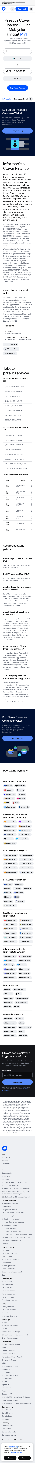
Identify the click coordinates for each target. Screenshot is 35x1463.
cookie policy (13, 1446)
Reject (10, 1458)
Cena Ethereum (8, 1413)
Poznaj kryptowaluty (10, 1203)
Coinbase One (7, 1288)
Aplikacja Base (7, 1285)
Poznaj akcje (6, 1207)
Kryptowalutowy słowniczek (13, 1222)
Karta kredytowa (8, 1294)
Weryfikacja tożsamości (11, 1259)
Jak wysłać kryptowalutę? (12, 1241)
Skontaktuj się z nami (10, 1253)
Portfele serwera (8, 1351)
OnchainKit (6, 1372)
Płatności (5, 1313)
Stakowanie (6, 1388)
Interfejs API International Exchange (16, 1397)
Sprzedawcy (6, 1179)
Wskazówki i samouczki (11, 1219)
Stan (4, 1275)
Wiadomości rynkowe (10, 1225)
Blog (4, 1167)
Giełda (4, 1329)
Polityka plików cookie (10, 1185)
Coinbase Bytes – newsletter (13, 1213)
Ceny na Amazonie (9, 1435)
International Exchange (11, 1332)
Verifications (7, 1379)
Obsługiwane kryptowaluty (12, 1272)
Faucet (4, 1391)
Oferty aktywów (8, 1307)
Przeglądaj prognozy (10, 1300)
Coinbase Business (9, 1310)
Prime (4, 1322)
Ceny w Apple (7, 1429)
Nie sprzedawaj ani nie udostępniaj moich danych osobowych (15, 1193)
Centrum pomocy (8, 1250)
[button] (31, 9)
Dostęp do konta (8, 1269)
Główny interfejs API (10, 1400)
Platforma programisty (11, 1345)
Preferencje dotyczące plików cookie (16, 1188)
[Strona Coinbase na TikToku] (21, 1439)
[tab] (6, 99)
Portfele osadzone (9, 1354)
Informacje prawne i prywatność (14, 1182)
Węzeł (4, 1382)
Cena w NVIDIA (7, 1426)
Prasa (4, 1170)
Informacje (6, 1157)
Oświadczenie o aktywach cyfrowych (16, 1197)
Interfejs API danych (10, 1375)
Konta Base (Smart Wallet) (12, 1357)
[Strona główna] (4, 9)
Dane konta (6, 1263)
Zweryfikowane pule (10, 1338)
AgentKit (5, 1385)
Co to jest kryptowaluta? (11, 1231)
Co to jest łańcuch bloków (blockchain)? (17, 1234)
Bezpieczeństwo (8, 1173)
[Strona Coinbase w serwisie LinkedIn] (8, 1439)
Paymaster (6, 1369)
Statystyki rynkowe (9, 1210)
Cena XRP (5, 1419)
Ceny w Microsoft (9, 1432)
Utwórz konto (7, 1256)
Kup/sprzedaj (7, 1282)
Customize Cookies (16, 1453)
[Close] (30, 1447)
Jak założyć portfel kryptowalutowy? (16, 1237)
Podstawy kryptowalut (10, 1216)
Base (4, 1348)
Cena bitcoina (7, 1410)
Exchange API (7, 1394)
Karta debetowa (8, 1297)
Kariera (5, 1161)
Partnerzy (6, 1164)
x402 (4, 1363)
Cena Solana (7, 1416)
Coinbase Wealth (8, 1291)
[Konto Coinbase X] (2, 1439)
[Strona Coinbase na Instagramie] (15, 1439)
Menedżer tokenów (9, 1316)
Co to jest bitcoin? (9, 1228)
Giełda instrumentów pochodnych (15, 1335)
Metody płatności (9, 1266)
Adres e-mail (6, 1070)
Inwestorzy (6, 1176)
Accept (24, 1458)
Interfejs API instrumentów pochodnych (17, 1403)
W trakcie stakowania (10, 1326)
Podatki (5, 1244)
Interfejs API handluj (10, 1366)
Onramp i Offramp (9, 1360)
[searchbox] (17, 78)
